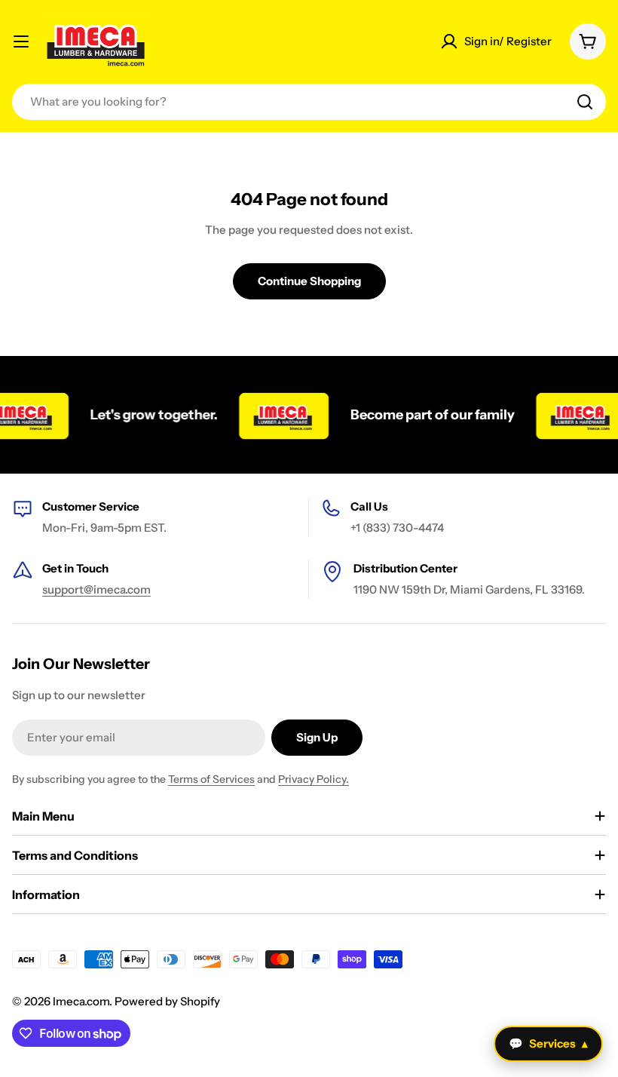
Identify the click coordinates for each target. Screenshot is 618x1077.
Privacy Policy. (313, 779)
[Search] (585, 102)
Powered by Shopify (167, 1001)
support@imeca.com (96, 589)
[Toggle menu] (21, 41)
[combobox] (309, 102)
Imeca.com (81, 1001)
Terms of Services (211, 779)
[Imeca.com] (276, 414)
